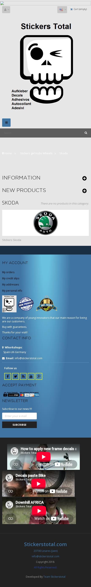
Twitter (15, 376)
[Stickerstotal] (45, 65)
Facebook (7, 376)
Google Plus (39, 376)
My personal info (12, 290)
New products (24, 190)
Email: (10, 358)
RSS (23, 376)
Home (8, 153)
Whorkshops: (13, 347)
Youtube (31, 376)
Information (21, 177)
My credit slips (10, 278)
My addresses (10, 284)
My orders (8, 272)
